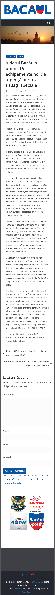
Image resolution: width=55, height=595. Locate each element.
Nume (6, 431)
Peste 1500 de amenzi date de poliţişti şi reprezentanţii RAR (26, 353)
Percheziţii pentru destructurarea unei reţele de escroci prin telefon (26, 363)
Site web (7, 456)
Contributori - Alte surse (31, 91)
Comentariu (10, 394)
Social (21, 57)
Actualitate (11, 57)
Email (5, 443)
